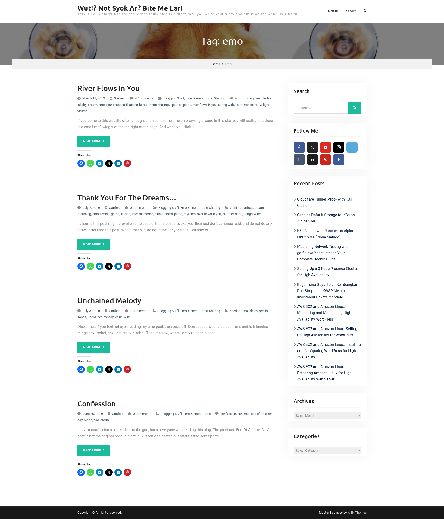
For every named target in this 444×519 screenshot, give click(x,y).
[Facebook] (299, 147)
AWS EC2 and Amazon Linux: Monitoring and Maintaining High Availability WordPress (324, 312)
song (238, 214)
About (350, 11)
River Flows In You (108, 88)
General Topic (203, 98)
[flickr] (312, 159)
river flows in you (205, 105)
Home (333, 11)
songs (248, 214)
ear (239, 414)
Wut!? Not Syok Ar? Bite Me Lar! (130, 8)
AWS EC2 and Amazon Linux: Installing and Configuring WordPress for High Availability (329, 350)
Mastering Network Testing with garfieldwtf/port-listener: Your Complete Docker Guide (323, 252)
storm (104, 420)
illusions (132, 105)
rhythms (190, 214)
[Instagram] (338, 147)
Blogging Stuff (173, 98)
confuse (247, 208)
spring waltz (227, 105)
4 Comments (144, 98)
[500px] (352, 147)
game (115, 214)
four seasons (115, 105)
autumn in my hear (248, 98)
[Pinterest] (325, 159)
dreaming (84, 214)
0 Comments (139, 208)
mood (88, 420)
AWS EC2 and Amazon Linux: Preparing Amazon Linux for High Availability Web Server (324, 373)
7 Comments (139, 311)
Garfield (119, 98)
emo (102, 105)
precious (265, 311)
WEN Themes (357, 512)
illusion (125, 214)
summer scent (247, 105)
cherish (235, 208)
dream (92, 105)
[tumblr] (299, 159)
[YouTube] (325, 147)
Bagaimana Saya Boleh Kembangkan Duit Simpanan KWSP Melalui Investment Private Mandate (327, 290)
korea (143, 105)
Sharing (219, 98)
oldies (168, 214)
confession (228, 414)
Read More (92, 141)
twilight (264, 105)
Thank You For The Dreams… (126, 197)
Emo (188, 98)
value (119, 317)
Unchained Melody (109, 300)
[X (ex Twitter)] (312, 147)
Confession (96, 403)
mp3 (167, 105)
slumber (228, 214)
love (135, 214)
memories (156, 105)
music (158, 214)
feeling (105, 214)
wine (257, 214)
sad (96, 420)
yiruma (82, 111)
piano (187, 105)
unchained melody (101, 317)
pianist (177, 105)
